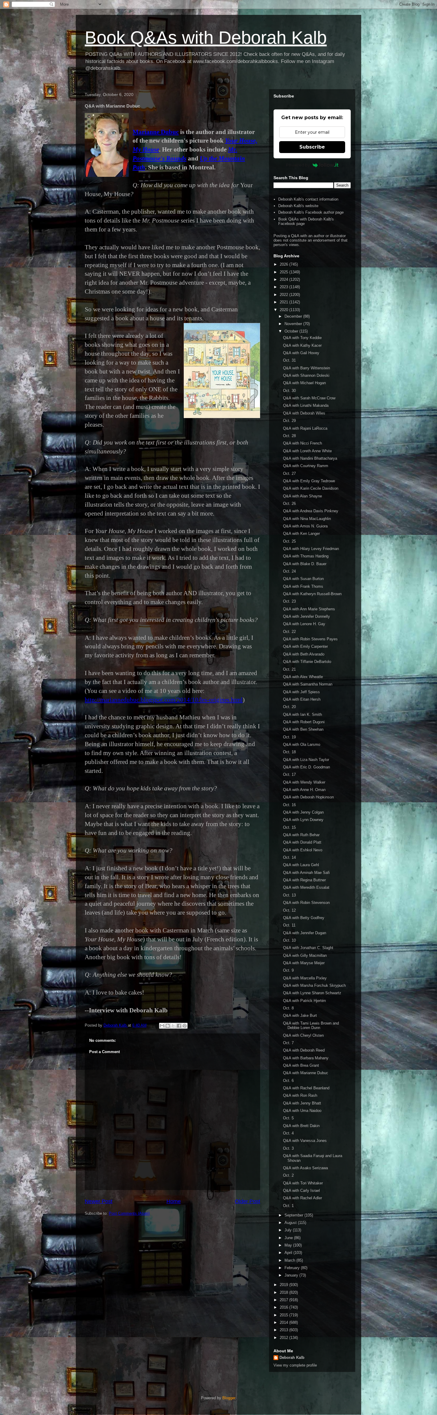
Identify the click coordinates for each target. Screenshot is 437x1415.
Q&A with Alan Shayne (302, 496)
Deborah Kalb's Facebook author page (311, 212)
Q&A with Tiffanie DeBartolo (307, 661)
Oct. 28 (289, 436)
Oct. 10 (289, 940)
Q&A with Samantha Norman (307, 684)
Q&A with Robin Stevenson (306, 902)
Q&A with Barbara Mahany (305, 1058)
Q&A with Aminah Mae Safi (306, 872)
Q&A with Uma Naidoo (302, 1110)
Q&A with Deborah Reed (304, 1050)
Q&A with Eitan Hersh (301, 699)
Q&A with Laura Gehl (301, 865)
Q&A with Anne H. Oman (304, 789)
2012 (284, 1337)
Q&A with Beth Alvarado (303, 654)
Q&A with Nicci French (302, 443)
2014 (284, 1322)
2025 (284, 272)
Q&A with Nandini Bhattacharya (310, 458)
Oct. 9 (288, 970)
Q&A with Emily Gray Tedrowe (309, 481)
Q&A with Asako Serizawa (305, 1168)
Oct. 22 (289, 631)
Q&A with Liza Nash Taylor (306, 759)
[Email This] (162, 1026)
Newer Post (98, 1201)
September (294, 1215)
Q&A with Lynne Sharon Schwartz (312, 993)
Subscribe (312, 147)
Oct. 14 (289, 857)
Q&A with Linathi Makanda (305, 405)
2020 (284, 310)
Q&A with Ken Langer (301, 533)
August (291, 1222)
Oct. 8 (288, 1008)
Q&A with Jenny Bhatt (302, 1103)
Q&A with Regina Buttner (304, 880)
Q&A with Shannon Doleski (306, 375)
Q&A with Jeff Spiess (301, 692)
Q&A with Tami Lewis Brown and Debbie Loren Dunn (311, 1025)
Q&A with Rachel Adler (302, 1198)
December (293, 316)
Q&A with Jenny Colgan (303, 812)
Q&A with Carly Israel (301, 1190)
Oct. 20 (289, 707)
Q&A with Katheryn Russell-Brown (312, 594)
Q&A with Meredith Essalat (306, 887)
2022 (284, 294)
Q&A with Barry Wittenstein (306, 368)
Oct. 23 (289, 601)
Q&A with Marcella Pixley (305, 978)
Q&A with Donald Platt (302, 842)
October (291, 331)
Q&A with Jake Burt (300, 1015)
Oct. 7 (288, 1043)
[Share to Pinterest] (185, 1026)
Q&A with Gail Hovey (301, 353)
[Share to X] (173, 1026)
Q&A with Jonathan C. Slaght (308, 948)
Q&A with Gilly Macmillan (305, 955)
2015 (284, 1315)
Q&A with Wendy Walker (304, 782)
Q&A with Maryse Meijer (304, 963)
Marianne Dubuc (156, 131)
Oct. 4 (288, 1133)
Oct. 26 (289, 503)
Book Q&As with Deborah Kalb (206, 38)
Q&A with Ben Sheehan (303, 729)
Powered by (298, 165)
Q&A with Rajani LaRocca (305, 428)
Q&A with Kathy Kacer (302, 345)
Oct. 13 (289, 895)
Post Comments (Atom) (129, 1213)
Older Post (247, 1201)
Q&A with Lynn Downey (303, 819)
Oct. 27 (289, 473)
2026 (284, 264)
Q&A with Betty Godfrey (303, 918)
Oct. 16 (289, 805)
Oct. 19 (289, 737)
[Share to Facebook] (179, 1026)
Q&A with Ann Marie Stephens (309, 609)
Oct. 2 (288, 1175)
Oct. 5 (288, 1118)
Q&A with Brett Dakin (301, 1126)
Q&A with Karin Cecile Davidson (310, 488)
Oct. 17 (289, 774)
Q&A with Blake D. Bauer (304, 564)
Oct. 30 (289, 390)
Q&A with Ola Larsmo (301, 744)
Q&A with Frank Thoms (303, 586)
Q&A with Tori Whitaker (303, 1183)
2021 (284, 302)
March (290, 1260)
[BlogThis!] (168, 1026)
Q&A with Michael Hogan (304, 383)
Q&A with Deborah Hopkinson (308, 797)
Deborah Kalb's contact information (308, 199)
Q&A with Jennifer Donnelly (306, 616)
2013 (284, 1330)
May (288, 1245)
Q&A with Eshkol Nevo (302, 850)
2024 (284, 279)
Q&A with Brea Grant (301, 1065)
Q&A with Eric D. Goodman (306, 767)
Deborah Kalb (291, 1357)
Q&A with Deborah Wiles (304, 413)
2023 (284, 287)
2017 (284, 1300)
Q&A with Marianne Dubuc (305, 1073)
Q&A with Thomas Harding (305, 556)
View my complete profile (295, 1365)
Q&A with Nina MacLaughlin (307, 518)
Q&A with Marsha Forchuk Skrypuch (314, 985)
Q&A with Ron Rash (300, 1095)
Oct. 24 (289, 571)
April (288, 1252)
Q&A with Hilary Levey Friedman (311, 548)
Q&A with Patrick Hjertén (304, 1000)
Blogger (228, 1398)
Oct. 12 (289, 910)
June (289, 1238)
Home (173, 1201)
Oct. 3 (288, 1148)
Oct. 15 (289, 827)
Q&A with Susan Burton (303, 578)
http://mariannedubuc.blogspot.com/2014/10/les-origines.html (164, 699)
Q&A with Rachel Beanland (306, 1088)
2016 (284, 1307)
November (293, 324)
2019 (284, 1284)
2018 (284, 1292)
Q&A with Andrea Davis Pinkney (310, 511)
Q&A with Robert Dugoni (304, 722)
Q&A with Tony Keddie (302, 337)
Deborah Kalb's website (298, 206)
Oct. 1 (288, 1205)
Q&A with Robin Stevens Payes (310, 639)
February (292, 1268)
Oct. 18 (289, 752)
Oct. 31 (289, 360)
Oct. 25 (289, 541)
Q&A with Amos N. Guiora (305, 526)
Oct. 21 (289, 669)
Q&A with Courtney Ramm (305, 466)
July (288, 1230)
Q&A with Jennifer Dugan (304, 933)
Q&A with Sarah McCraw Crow (309, 398)
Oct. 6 (288, 1080)
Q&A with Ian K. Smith (302, 714)
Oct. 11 (289, 925)
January (291, 1275)
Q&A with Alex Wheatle (303, 677)
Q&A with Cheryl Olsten (303, 1035)
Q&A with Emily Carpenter (305, 646)
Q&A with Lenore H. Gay (304, 624)
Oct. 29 (289, 420)
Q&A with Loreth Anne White (307, 451)
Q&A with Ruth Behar (301, 835)
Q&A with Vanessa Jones (305, 1140)
